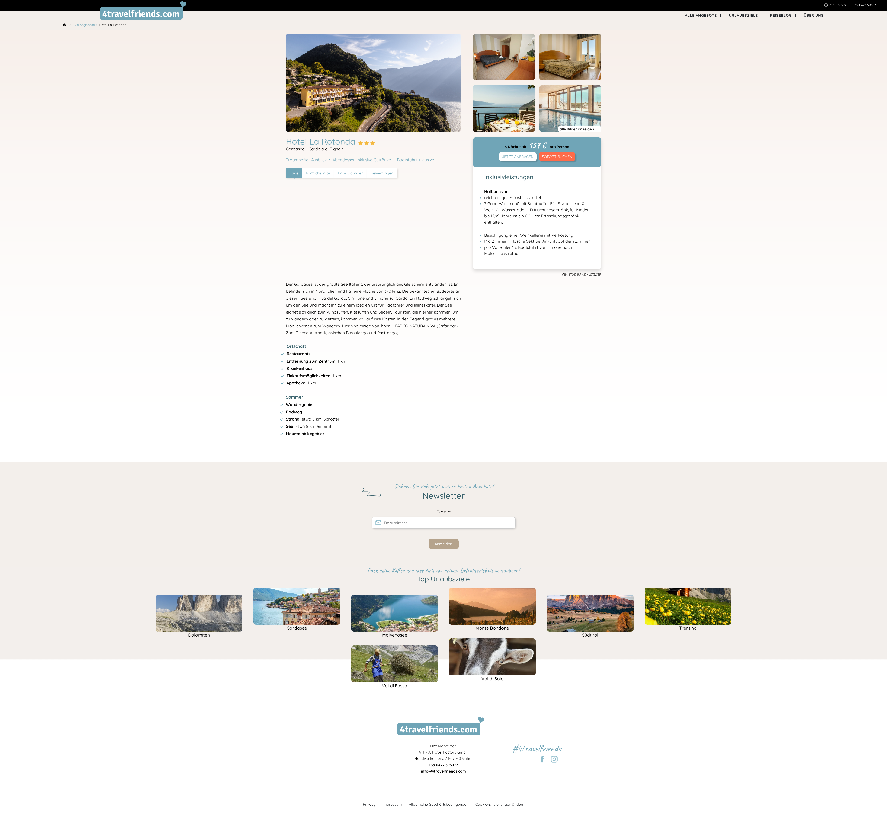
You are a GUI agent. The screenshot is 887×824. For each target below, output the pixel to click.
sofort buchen (557, 156)
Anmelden (443, 544)
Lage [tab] (294, 173)
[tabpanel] (373, 314)
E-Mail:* (443, 511)
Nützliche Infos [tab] (318, 173)
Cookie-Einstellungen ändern (499, 804)
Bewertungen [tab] (382, 173)
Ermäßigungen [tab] (350, 173)
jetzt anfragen (518, 156)
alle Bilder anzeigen (577, 129)
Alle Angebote (84, 25)
